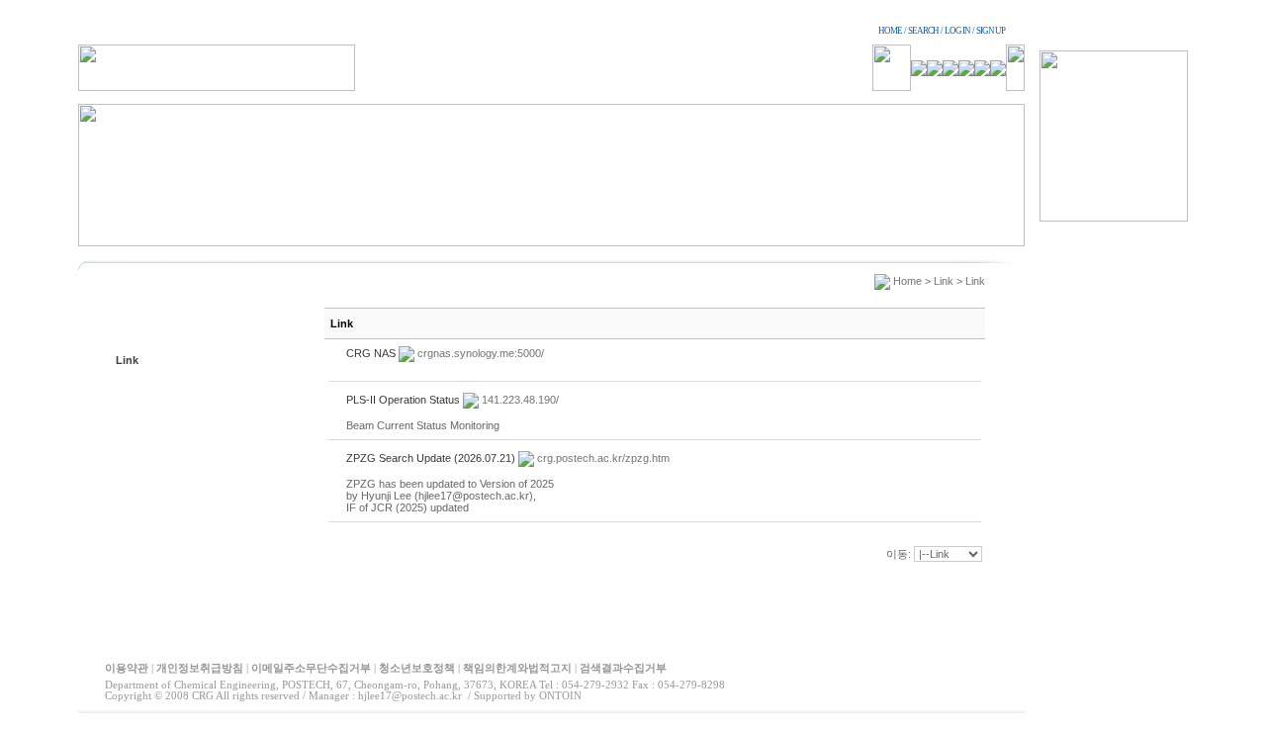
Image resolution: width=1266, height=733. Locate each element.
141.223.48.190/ (520, 400)
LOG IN (957, 31)
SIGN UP (990, 31)
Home (907, 281)
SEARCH (923, 31)
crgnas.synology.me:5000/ (480, 353)
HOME (890, 31)
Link (127, 360)
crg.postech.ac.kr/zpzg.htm (603, 458)
